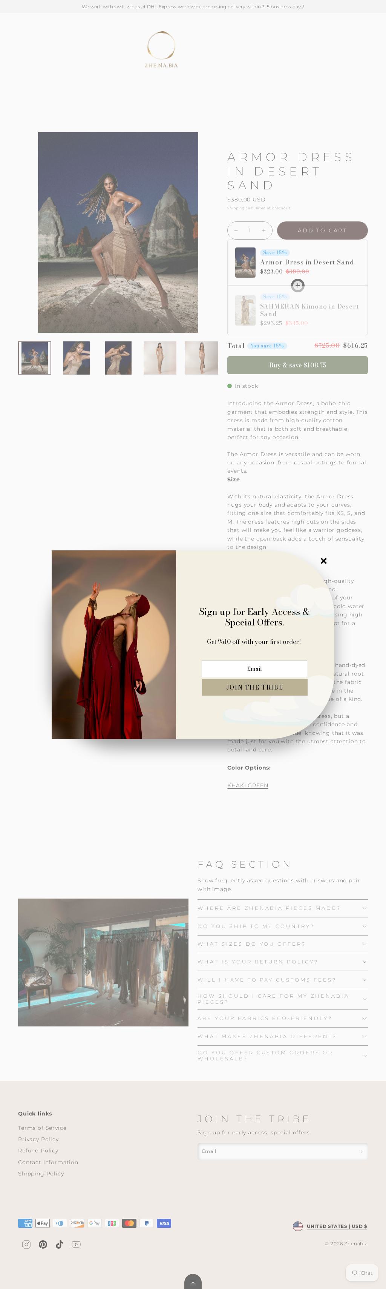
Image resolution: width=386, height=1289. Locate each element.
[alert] (193, 644)
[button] (255, 687)
